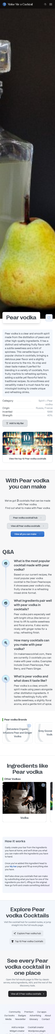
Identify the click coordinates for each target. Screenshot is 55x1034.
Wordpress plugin (37, 1031)
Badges (22, 1015)
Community (15, 1011)
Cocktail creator (36, 1027)
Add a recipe (17, 1027)
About (48, 1015)
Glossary (33, 1019)
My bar (13, 866)
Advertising (35, 1015)
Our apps (41, 1011)
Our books (9, 1015)
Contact (46, 1019)
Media (8, 1019)
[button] (15, 423)
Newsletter (20, 1019)
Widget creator (17, 1031)
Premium (28, 1011)
